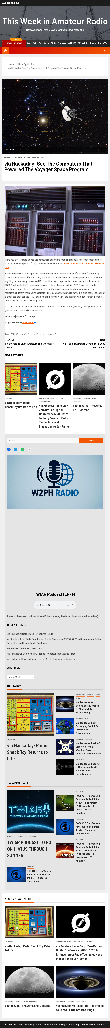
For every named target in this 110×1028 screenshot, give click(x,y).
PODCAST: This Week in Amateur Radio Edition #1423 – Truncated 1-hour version (39, 876)
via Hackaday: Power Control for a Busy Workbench (84, 344)
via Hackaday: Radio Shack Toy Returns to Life (30, 634)
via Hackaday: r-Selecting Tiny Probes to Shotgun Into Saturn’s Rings (41, 653)
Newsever (84, 1024)
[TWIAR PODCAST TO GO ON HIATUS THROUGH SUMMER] (30, 811)
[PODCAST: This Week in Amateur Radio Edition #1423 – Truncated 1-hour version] (16, 874)
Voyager (31, 334)
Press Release (45, 401)
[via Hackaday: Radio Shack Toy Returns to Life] (21, 379)
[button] (12, 50)
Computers (9, 157)
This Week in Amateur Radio (55, 21)
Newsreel (35, 157)
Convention (44, 398)
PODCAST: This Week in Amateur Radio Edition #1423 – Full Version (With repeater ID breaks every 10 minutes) (88, 852)
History (27, 157)
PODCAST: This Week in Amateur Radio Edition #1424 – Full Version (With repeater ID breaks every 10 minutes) (88, 804)
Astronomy (80, 695)
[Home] (5, 51)
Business (79, 719)
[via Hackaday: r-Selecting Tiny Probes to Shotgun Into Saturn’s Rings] (65, 704)
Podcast (19, 837)
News (52, 398)
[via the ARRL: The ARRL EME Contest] (89, 379)
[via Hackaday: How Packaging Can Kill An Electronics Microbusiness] (65, 726)
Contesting (77, 398)
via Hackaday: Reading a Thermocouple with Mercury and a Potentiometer (88, 769)
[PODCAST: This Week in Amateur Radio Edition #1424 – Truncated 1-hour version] (65, 827)
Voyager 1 (41, 334)
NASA (23, 334)
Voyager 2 (52, 334)
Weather (88, 739)
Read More (28, 322)
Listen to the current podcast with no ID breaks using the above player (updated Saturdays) (52, 616)
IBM (12, 334)
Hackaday (19, 157)
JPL (17, 334)
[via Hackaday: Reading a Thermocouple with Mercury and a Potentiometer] (65, 767)
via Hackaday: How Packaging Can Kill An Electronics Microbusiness (41, 659)
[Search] (105, 51)
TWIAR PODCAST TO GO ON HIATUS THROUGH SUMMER (29, 848)
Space (43, 157)
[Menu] (12, 50)
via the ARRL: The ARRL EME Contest (25, 648)
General (87, 398)
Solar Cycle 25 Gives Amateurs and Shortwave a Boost (29, 344)
